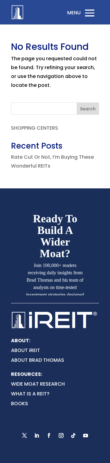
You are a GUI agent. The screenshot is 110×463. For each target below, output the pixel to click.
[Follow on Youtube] (85, 435)
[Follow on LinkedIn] (37, 435)
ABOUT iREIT (25, 350)
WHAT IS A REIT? (30, 393)
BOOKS (19, 403)
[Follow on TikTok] (73, 435)
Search (88, 109)
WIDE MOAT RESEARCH (38, 383)
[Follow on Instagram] (61, 435)
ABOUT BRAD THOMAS (37, 360)
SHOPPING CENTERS (34, 127)
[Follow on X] (24, 435)
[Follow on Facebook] (49, 435)
